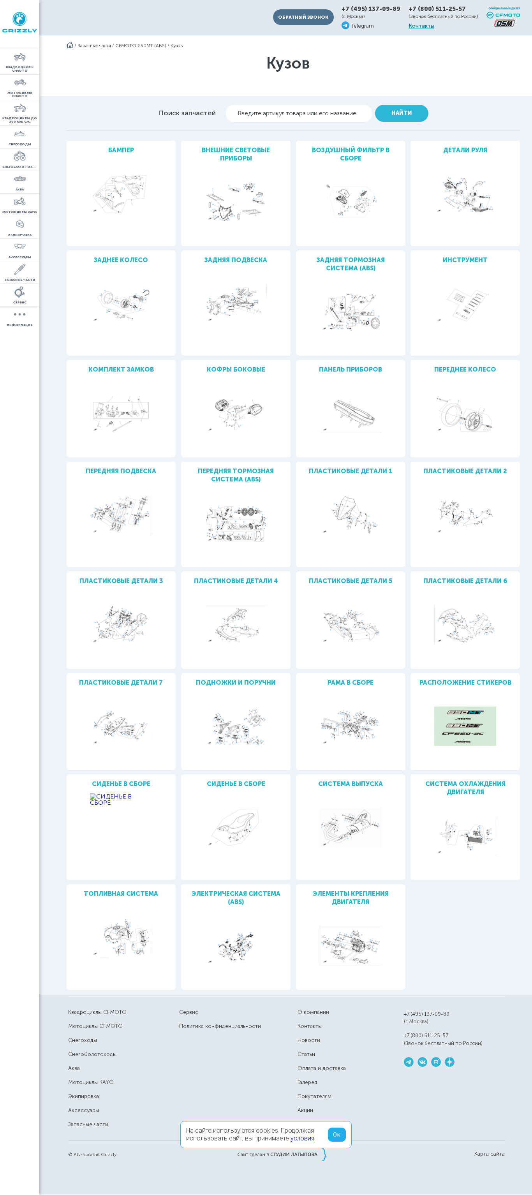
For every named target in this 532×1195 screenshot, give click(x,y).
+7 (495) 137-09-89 (371, 9)
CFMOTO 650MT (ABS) (140, 45)
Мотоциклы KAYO (91, 1082)
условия (302, 1138)
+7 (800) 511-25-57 (437, 8)
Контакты (421, 26)
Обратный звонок (303, 17)
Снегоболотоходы (92, 1054)
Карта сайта (489, 1154)
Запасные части (94, 45)
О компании (313, 1012)
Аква (74, 1068)
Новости (309, 1040)
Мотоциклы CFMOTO (95, 1026)
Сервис (188, 1012)
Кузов (177, 45)
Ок (337, 1134)
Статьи (306, 1054)
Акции (305, 1110)
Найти (401, 113)
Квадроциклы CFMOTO (97, 1012)
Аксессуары (83, 1110)
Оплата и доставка (322, 1068)
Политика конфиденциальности (220, 1026)
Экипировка (83, 1096)
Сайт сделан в (282, 1154)
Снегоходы (82, 1040)
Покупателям (314, 1096)
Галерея (307, 1082)
